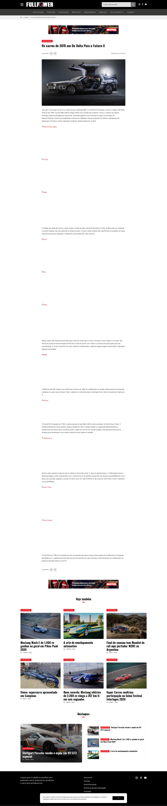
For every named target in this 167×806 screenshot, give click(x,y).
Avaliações (38, 12)
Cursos (130, 12)
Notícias (76, 12)
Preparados (90, 12)
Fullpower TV (117, 12)
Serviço (103, 12)
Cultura (51, 12)
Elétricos (64, 12)
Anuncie (88, 777)
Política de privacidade (95, 788)
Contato (87, 791)
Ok (118, 798)
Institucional (90, 784)
